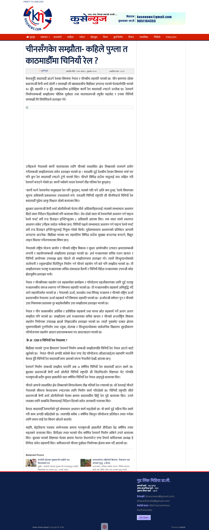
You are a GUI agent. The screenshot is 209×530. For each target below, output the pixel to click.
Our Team (144, 518)
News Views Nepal (40, 527)
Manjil (182, 527)
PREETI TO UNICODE (33, 1)
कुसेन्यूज (44, 71)
